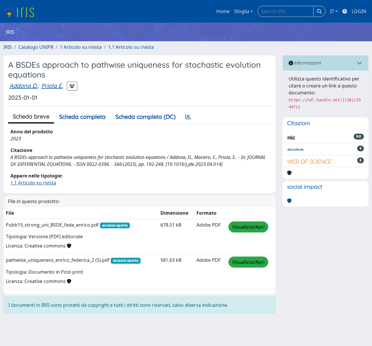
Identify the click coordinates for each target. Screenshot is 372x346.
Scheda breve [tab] (31, 116)
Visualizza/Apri (248, 227)
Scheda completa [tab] (82, 116)
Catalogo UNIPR (35, 47)
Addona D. (23, 85)
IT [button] (332, 11)
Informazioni (307, 63)
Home (223, 11)
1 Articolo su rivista (81, 47)
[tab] (188, 117)
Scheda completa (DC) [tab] (145, 116)
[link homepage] (21, 11)
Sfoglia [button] (241, 11)
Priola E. (52, 85)
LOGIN (359, 11)
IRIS (7, 47)
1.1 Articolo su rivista (131, 47)
